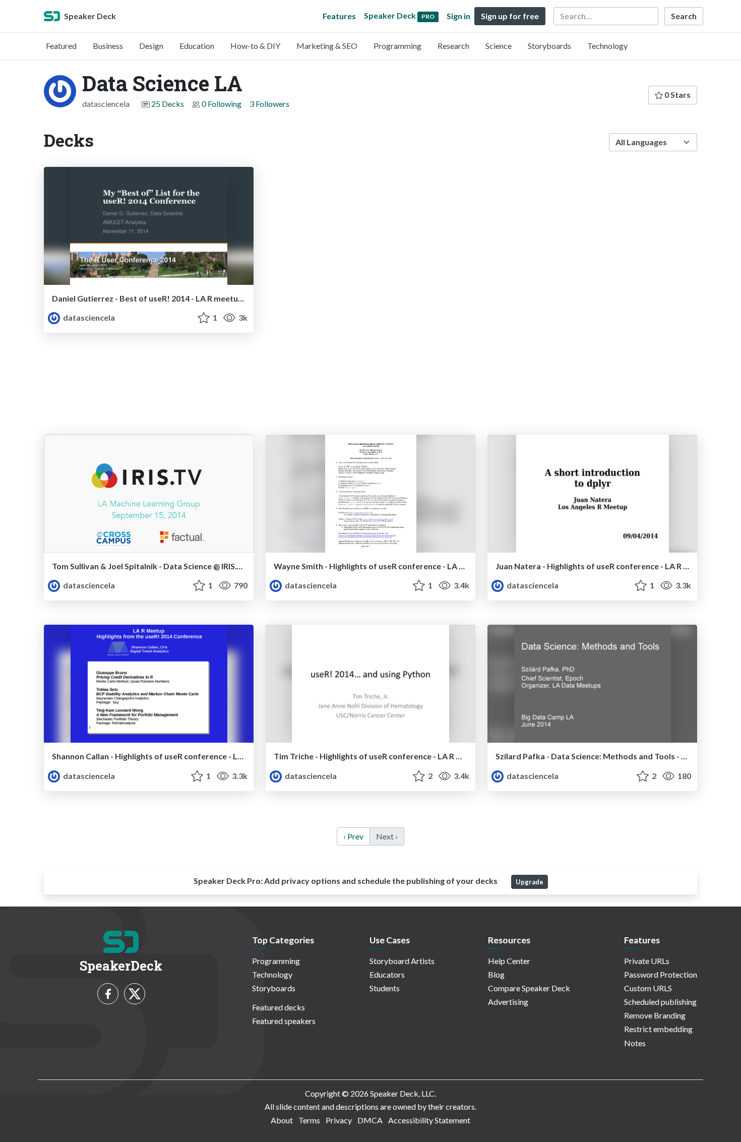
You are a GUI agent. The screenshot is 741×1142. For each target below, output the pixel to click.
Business (108, 45)
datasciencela (88, 317)
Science (498, 45)
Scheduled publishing (660, 1001)
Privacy (339, 1120)
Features (339, 16)
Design (151, 45)
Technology (607, 45)
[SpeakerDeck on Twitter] (134, 993)
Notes (635, 1043)
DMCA (370, 1120)
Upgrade (529, 882)
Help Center (509, 961)
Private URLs (646, 961)
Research (453, 45)
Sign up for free (510, 16)
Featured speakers (284, 1021)
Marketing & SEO (326, 45)
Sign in (458, 16)
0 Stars (677, 94)
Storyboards (549, 45)
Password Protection (660, 974)
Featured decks (278, 1007)
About (282, 1120)
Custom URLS (648, 988)
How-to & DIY (255, 45)
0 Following (221, 103)
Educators (387, 974)
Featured (61, 45)
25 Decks (167, 103)
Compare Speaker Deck (529, 988)
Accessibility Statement (429, 1120)
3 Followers (269, 103)
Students (384, 988)
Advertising (508, 1001)
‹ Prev (353, 836)
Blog (496, 974)
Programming (397, 45)
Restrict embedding (658, 1029)
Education (196, 45)
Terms (309, 1120)
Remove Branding (655, 1015)
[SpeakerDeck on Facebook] (107, 993)
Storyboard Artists (402, 961)
